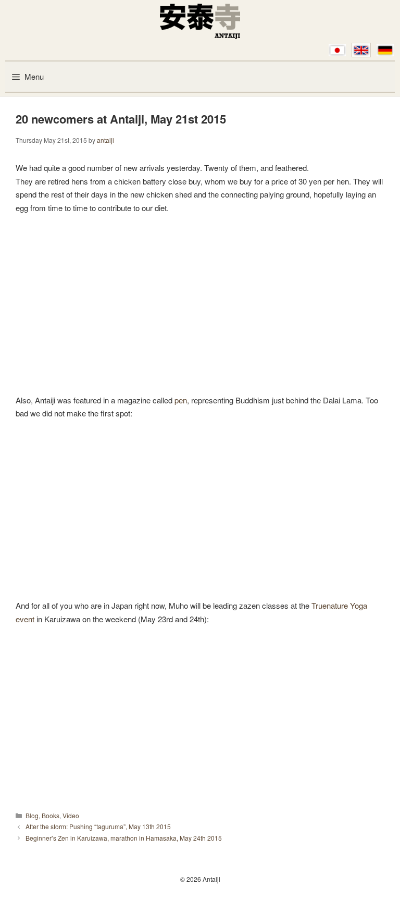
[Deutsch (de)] (385, 50)
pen (180, 400)
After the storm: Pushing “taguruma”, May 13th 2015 (98, 826)
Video (71, 815)
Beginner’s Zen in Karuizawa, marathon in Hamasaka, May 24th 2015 (124, 837)
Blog (32, 815)
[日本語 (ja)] (337, 50)
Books (50, 815)
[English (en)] (361, 50)
